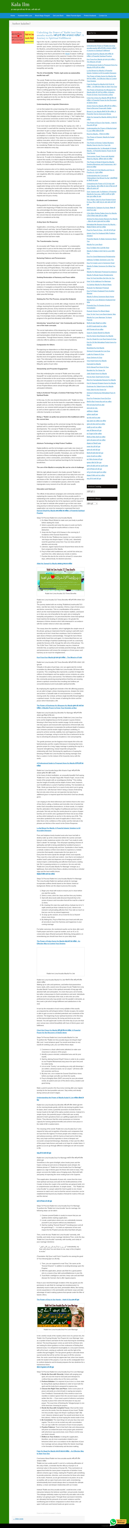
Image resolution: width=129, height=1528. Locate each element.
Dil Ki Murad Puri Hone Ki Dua (98, 367)
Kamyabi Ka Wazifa (94, 364)
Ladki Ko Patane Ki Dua (95, 354)
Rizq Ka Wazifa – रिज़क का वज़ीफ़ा (98, 134)
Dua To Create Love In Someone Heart (100, 263)
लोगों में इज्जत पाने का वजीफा (95, 329)
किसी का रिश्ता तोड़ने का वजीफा (96, 437)
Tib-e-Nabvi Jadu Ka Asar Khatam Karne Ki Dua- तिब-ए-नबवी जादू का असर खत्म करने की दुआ (101, 202)
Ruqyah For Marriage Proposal (98, 288)
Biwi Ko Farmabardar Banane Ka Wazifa (101, 380)
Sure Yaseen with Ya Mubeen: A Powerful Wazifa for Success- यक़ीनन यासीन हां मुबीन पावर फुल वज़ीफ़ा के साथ (101, 194)
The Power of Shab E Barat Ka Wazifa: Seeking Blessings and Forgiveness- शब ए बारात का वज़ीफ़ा (101, 164)
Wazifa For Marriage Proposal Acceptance (102, 272)
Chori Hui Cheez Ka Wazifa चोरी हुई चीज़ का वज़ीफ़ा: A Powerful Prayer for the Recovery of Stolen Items (102, 100)
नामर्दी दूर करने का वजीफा (94, 427)
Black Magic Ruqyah (42, 15)
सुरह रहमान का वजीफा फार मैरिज (96, 421)
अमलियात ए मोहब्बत (92, 411)
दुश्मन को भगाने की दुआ (93, 450)
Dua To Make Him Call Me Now (98, 248)
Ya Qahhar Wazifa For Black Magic (99, 284)
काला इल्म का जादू (92, 408)
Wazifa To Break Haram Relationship (100, 275)
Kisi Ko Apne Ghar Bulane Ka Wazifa (100, 336)
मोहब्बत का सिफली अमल (94, 443)
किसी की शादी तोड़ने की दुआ (95, 453)
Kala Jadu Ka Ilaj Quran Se (96, 389)
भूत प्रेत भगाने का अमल (93, 418)
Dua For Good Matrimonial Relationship (101, 256)
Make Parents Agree (73, 15)
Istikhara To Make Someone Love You (100, 260)
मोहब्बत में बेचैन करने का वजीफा (46, 874)
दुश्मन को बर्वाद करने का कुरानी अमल (97, 466)
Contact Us (103, 15)
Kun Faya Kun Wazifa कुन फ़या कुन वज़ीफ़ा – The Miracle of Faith (59, 657)
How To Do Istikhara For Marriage (99, 281)
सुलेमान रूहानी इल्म (92, 414)
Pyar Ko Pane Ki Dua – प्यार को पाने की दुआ (101, 230)
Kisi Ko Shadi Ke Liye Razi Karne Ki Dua (101, 339)
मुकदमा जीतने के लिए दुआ (94, 462)
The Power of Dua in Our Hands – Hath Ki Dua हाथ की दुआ (58, 1299)
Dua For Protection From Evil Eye (99, 398)
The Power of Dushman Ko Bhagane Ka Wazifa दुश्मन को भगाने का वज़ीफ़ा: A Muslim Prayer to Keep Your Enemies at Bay (101, 92)
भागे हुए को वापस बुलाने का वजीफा (96, 472)
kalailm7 (53, 1513)
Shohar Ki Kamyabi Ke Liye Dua (98, 351)
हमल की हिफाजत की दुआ (94, 430)
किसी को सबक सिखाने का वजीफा (96, 323)
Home (13, 15)
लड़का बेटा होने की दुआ (93, 446)
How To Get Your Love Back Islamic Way (101, 314)
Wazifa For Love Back (94, 244)
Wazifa (59, 1513)
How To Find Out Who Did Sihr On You (100, 278)
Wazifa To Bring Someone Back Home (100, 296)
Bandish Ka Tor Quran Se (96, 370)
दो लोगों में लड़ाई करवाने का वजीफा (97, 326)
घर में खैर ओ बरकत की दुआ (94, 459)
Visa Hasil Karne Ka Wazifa (97, 361)
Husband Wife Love (25, 15)
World (67, 54)
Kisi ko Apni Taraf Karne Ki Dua (98, 377)
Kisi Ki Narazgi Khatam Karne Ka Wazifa (101, 383)
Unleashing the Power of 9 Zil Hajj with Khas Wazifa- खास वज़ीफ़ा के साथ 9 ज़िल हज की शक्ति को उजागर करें (102, 186)
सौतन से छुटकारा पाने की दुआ (45, 1367)
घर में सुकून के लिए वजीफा (94, 434)
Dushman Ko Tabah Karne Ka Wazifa (100, 386)
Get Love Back (58, 15)
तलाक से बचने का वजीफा (94, 456)
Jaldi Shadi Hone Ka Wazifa (97, 373)
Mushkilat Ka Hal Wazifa (95, 348)
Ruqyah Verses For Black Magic (98, 311)
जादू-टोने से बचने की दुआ (44, 1153)
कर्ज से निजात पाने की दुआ (44, 1201)
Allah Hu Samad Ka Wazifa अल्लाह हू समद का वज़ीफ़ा (54, 563)
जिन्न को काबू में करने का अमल (95, 405)
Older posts (18, 1519)
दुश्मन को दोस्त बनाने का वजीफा (96, 424)
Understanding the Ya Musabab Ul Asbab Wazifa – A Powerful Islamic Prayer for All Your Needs (101, 150)
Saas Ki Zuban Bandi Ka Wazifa (98, 333)
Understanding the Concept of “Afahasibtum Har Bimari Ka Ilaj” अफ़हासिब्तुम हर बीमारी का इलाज (102, 178)
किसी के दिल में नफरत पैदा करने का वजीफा (99, 401)
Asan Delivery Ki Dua (94, 357)
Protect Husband (90, 15)
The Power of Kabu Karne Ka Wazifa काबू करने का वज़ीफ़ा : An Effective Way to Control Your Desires (102, 78)
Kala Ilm (20, 4)
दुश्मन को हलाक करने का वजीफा (96, 440)
